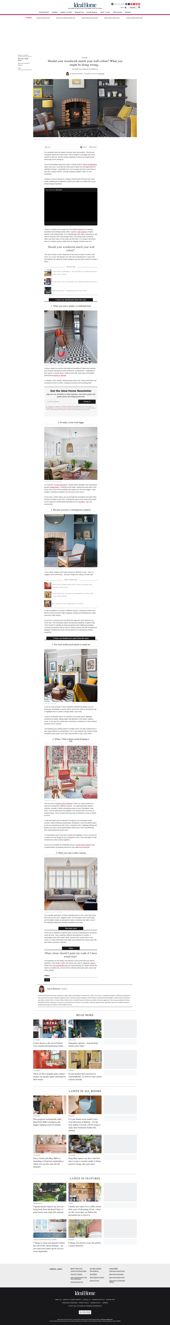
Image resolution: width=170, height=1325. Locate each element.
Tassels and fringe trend (43, 17)
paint (85, 155)
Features (101, 73)
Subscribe (132, 7)
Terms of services (67, 406)
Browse (128, 12)
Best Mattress (94, 1271)
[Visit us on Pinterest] (134, 4)
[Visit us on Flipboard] (136, 4)
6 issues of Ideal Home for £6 (134, 17)
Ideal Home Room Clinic (117, 1277)
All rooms (84, 57)
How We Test (110, 1299)
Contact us (87, 1299)
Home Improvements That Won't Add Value (79, 1278)
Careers (105, 1302)
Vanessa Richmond (77, 73)
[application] (70, 207)
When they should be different (24, 64)
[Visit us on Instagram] (131, 4)
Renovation (79, 12)
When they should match (23, 59)
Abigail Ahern (54, 487)
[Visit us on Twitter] (129, 4)
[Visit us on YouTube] (139, 4)
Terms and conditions (69, 1302)
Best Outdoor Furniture (97, 1277)
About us (58, 1299)
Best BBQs (93, 1274)
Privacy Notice (50, 408)
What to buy (105, 12)
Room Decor (44, 12)
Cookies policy (95, 1302)
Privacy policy (84, 1302)
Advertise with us (98, 1299)
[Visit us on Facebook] (126, 4)
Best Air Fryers (94, 1280)
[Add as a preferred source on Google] (85, 1312)
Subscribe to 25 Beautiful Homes (117, 1281)
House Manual (92, 12)
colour (47, 980)
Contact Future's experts (72, 1299)
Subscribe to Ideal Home (117, 1271)
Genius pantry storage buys (112, 17)
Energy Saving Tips (77, 1282)
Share (48, 147)
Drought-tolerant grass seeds (89, 17)
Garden (54, 12)
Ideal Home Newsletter (116, 1274)
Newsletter (94, 147)
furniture (82, 502)
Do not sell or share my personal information (85, 1306)
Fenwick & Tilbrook (59, 375)
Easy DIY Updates (76, 1274)
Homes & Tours (66, 12)
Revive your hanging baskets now (65, 17)
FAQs (19, 68)
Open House (117, 12)
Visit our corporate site (107, 1319)
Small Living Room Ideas (78, 1271)
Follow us (84, 147)
